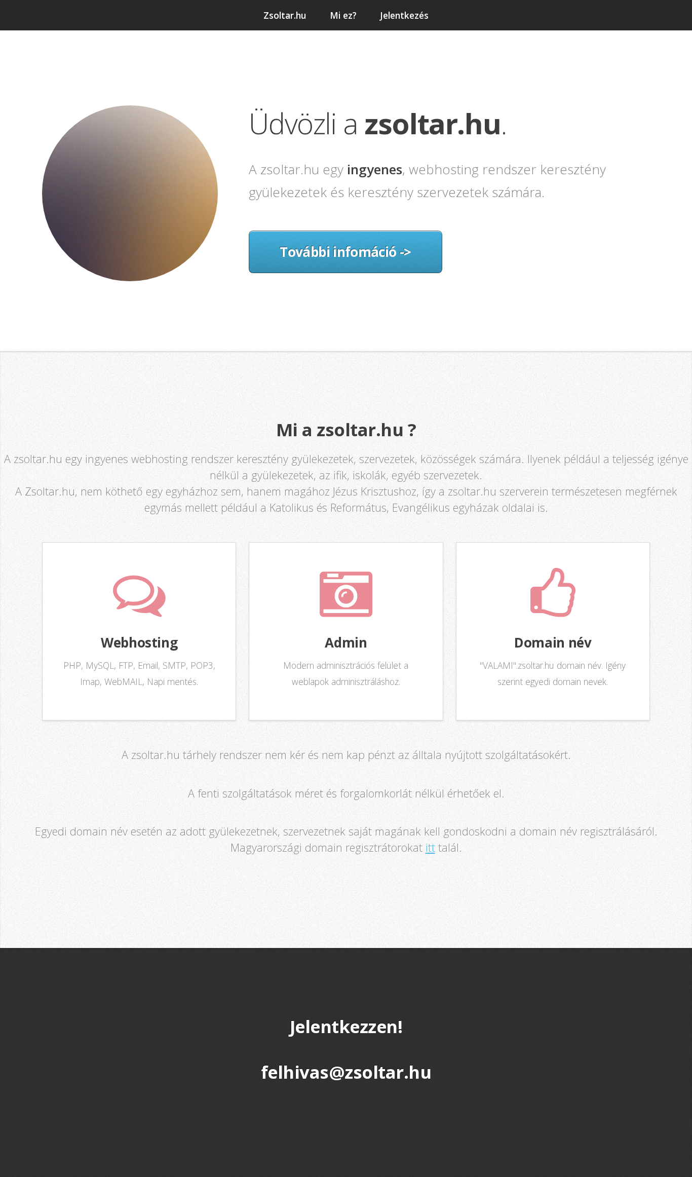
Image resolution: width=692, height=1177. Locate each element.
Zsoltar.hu (284, 15)
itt (430, 847)
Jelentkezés (404, 15)
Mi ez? (343, 15)
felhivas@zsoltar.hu (346, 1072)
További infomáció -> (345, 252)
